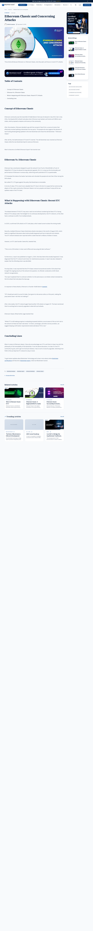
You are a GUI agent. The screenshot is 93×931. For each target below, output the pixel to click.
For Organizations (48, 4)
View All (62, 384)
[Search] (71, 5)
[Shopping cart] (75, 5)
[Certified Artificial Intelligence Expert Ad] (77, 23)
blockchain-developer (11, 371)
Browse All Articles (10, 375)
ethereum (10, 9)
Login (80, 5)
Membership (39, 4)
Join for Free (87, 5)
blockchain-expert (20, 371)
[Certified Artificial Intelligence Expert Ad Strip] (34, 73)
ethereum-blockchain (30, 371)
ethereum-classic (40, 371)
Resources (65, 4)
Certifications (22, 4)
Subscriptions (57, 4)
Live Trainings (31, 4)
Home (6, 9)
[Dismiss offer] (87, 1)
